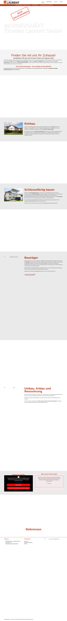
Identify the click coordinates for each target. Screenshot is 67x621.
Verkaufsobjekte (49, 1)
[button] (35, 480)
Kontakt (60, 1)
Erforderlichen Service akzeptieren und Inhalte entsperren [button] (18, 488)
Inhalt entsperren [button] (18, 484)
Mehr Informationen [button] (18, 482)
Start (43, 1)
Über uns (55, 1)
